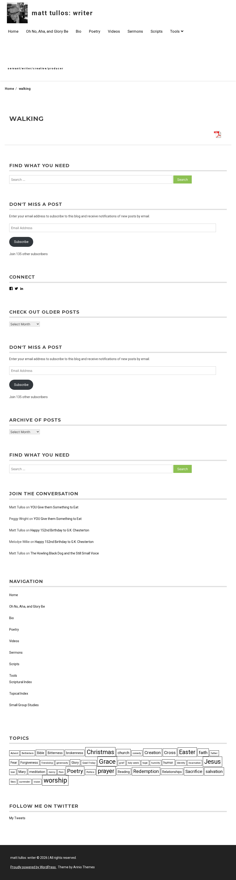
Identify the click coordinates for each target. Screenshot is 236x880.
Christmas (100, 752)
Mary (22, 772)
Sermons (135, 31)
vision (37, 781)
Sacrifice (193, 771)
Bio (78, 31)
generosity (62, 762)
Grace (107, 761)
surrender (24, 781)
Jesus (212, 761)
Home (13, 31)
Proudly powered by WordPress (33, 867)
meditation (37, 772)
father (214, 753)
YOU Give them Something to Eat (54, 507)
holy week (133, 762)
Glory (75, 762)
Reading (124, 772)
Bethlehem (28, 753)
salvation (214, 771)
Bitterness (55, 753)
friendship (47, 762)
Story (13, 781)
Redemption (146, 771)
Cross (170, 752)
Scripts (156, 31)
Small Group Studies (24, 705)
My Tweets (17, 818)
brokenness (74, 753)
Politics (90, 772)
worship (55, 780)
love (13, 772)
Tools (175, 31)
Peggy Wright (19, 519)
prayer (106, 770)
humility (155, 762)
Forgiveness (29, 762)
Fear (14, 762)
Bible (40, 753)
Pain (61, 772)
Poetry (94, 31)
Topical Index (18, 693)
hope (145, 762)
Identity (181, 762)
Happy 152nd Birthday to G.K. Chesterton (59, 530)
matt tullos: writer (62, 13)
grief (121, 762)
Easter (187, 752)
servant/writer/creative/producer (35, 68)
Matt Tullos (17, 507)
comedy (137, 753)
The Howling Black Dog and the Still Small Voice (64, 553)
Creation (153, 752)
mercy (52, 772)
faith (203, 752)
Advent (14, 753)
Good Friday (88, 762)
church (123, 752)
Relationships (172, 772)
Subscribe (21, 242)
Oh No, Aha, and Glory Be (47, 31)
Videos (114, 31)
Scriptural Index (20, 682)
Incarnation (195, 762)
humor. (168, 762)
